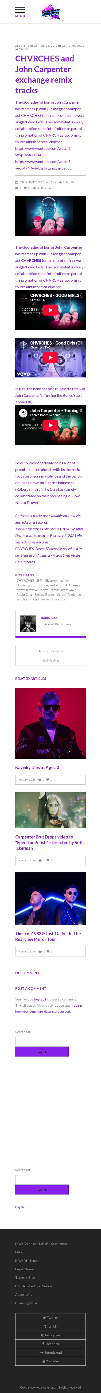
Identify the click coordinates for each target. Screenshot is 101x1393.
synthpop (23, 599)
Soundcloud (53, 1352)
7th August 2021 (32, 182)
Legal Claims (24, 1269)
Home (43, 45)
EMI (39, 580)
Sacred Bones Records (31, 542)
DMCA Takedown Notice (33, 1286)
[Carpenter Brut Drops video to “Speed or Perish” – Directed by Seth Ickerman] (50, 810)
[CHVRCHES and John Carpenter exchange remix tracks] (28, 624)
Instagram (52, 1335)
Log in (19, 1207)
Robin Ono (69, 182)
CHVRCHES (25, 580)
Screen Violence (69, 594)
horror (64, 580)
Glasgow (51, 580)
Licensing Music (27, 1303)
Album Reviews (26, 45)
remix (55, 590)
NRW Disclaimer (27, 1261)
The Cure (58, 599)
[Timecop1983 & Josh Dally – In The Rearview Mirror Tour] (50, 898)
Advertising (23, 1294)
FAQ (18, 1252)
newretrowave (27, 590)
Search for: (23, 1032)
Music (52, 45)
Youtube (52, 1361)
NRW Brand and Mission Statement (41, 1244)
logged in (41, 999)
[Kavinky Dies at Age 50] (50, 723)
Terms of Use (25, 1278)
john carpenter (47, 585)
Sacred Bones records (31, 522)
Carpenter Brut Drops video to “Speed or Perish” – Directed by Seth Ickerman (49, 842)
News (62, 45)
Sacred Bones (45, 594)
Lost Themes (70, 585)
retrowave (68, 590)
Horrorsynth (25, 585)
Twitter (52, 1318)
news (44, 590)
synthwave (41, 599)
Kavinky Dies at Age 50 (37, 767)
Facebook (51, 1344)
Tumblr (51, 1326)
